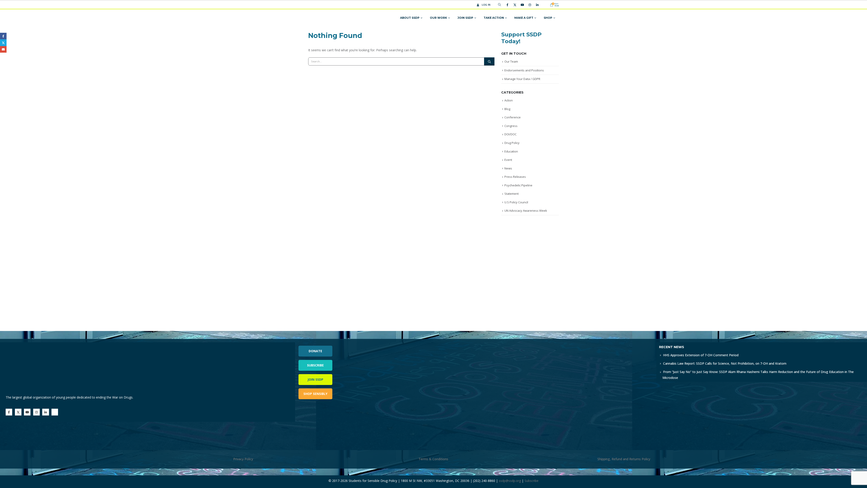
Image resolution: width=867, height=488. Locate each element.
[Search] (489, 61)
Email (3, 49)
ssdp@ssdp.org (510, 481)
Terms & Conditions (433, 459)
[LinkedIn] (537, 5)
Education (511, 151)
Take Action (494, 17)
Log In (486, 4)
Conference (512, 117)
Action (508, 100)
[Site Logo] (325, 18)
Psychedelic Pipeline (518, 185)
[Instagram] (530, 5)
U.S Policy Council (516, 202)
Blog (507, 109)
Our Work (438, 17)
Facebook (3, 36)
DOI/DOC (510, 134)
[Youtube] (522, 5)
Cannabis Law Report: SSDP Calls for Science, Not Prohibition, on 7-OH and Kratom (724, 363)
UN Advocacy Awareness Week (525, 211)
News (508, 168)
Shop (548, 17)
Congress (510, 126)
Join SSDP (465, 17)
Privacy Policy (243, 459)
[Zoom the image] (528, 345)
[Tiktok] (544, 5)
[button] (499, 4)
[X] (515, 5)
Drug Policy (512, 143)
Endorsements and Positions (524, 70)
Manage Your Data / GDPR (522, 79)
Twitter (3, 42)
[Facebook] (507, 5)
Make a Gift (523, 17)
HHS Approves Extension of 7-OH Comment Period (701, 355)
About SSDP (410, 17)
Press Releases (515, 177)
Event (508, 160)
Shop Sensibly (315, 394)
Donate (315, 351)
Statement (511, 194)
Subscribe (315, 365)
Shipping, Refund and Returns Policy (623, 459)
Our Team (511, 61)
